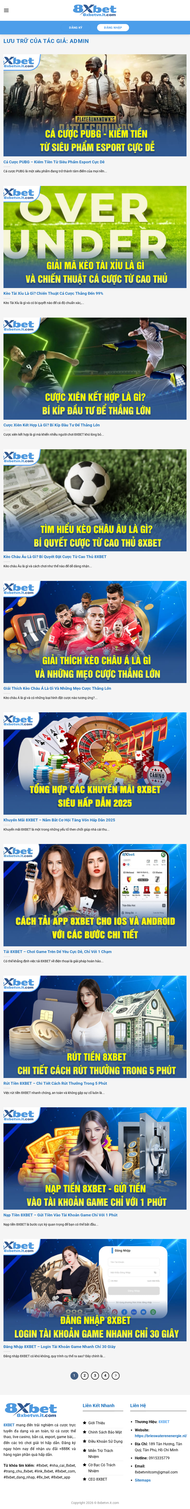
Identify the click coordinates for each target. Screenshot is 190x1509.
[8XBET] (95, 10)
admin (79, 41)
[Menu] (6, 10)
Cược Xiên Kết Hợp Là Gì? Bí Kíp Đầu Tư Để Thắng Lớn (51, 425)
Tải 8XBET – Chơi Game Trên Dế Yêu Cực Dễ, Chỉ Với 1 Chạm (57, 952)
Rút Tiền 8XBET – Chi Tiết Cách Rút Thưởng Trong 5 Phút (55, 1083)
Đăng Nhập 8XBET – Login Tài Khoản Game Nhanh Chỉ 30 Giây (59, 1347)
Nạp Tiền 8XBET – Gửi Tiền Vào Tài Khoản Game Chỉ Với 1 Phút (60, 1215)
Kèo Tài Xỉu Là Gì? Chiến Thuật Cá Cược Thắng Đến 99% (53, 293)
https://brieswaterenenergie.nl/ (161, 1436)
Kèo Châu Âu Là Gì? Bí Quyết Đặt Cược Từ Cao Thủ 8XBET (55, 557)
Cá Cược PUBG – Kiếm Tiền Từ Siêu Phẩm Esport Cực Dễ (53, 162)
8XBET (9, 1425)
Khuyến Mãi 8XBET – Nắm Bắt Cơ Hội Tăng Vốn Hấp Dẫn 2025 (59, 820)
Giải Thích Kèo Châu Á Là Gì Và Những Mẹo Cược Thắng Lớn (57, 688)
